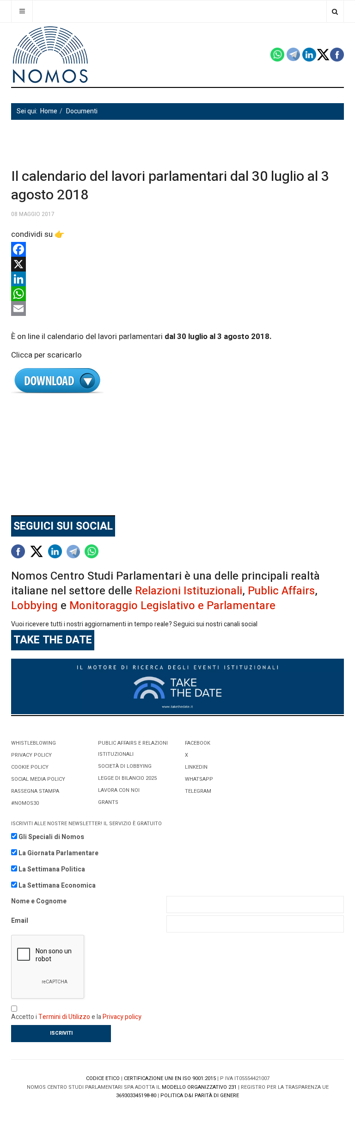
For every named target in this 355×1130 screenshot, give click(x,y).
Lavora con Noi (119, 790)
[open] (22, 11)
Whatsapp (199, 779)
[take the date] (177, 686)
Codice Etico (103, 1078)
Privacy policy (122, 1017)
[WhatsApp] (177, 293)
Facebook (197, 743)
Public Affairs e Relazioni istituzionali (133, 748)
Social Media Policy (38, 779)
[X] (177, 264)
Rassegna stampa (35, 791)
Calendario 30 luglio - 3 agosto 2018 (177, 381)
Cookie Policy (30, 767)
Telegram (198, 791)
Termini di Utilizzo (64, 1017)
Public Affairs (281, 591)
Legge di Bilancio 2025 (127, 778)
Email (19, 921)
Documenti (82, 111)
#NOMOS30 (25, 803)
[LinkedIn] (177, 279)
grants (108, 802)
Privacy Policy (31, 755)
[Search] (334, 11)
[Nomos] (50, 55)
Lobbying (34, 606)
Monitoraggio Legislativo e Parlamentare (172, 606)
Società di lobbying (125, 766)
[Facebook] (177, 249)
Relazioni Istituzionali (188, 591)
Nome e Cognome (39, 901)
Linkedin (196, 767)
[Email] (177, 308)
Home (48, 111)
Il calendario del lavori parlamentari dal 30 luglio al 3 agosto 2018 (170, 186)
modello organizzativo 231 (199, 1087)
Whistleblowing (33, 743)
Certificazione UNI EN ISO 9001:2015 (170, 1078)
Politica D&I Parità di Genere (199, 1095)
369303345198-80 (136, 1095)
